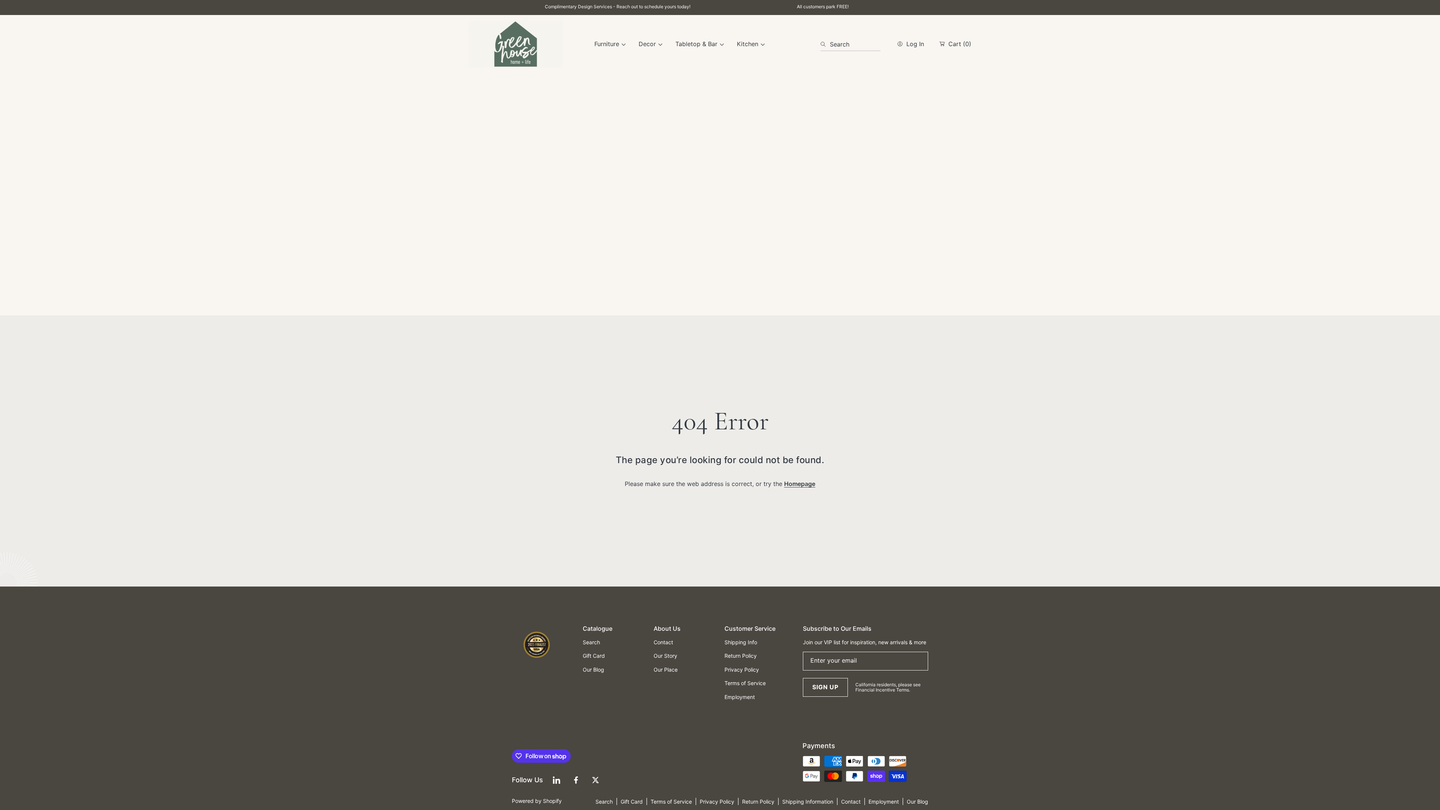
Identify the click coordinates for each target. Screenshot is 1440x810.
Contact (851, 801)
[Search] (825, 44)
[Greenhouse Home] (515, 44)
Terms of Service (671, 801)
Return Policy (758, 801)
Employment (883, 801)
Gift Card (632, 801)
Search (604, 801)
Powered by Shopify (537, 801)
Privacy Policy (717, 801)
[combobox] (850, 44)
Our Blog (917, 801)
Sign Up (825, 687)
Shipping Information (807, 801)
